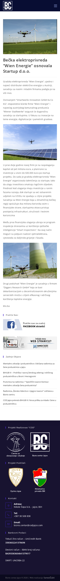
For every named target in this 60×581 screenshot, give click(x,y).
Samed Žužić (49, 577)
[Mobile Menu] (55, 5)
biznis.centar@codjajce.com (28, 525)
